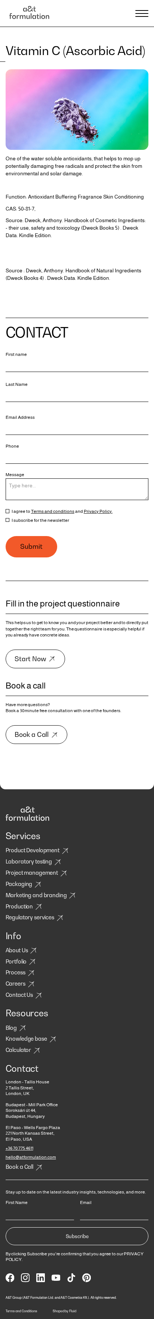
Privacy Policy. (98, 511)
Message (15, 474)
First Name (17, 1202)
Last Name (17, 384)
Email (86, 1202)
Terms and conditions (52, 511)
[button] (140, 13)
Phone (12, 446)
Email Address (20, 417)
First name (16, 354)
